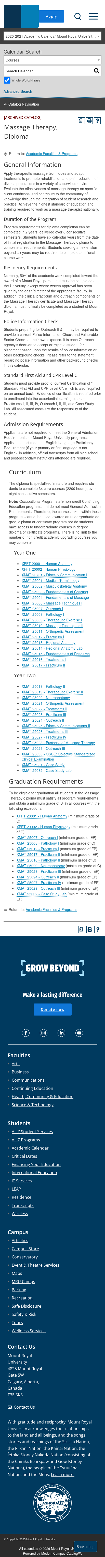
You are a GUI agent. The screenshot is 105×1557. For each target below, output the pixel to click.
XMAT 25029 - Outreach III (43, 748)
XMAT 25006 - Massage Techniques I (52, 603)
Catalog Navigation (23, 104)
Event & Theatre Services (35, 1265)
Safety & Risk (24, 1314)
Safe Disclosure (26, 1306)
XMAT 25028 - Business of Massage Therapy (58, 742)
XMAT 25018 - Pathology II (43, 686)
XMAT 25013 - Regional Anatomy (48, 642)
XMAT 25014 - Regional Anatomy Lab (52, 648)
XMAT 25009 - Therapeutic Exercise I (52, 619)
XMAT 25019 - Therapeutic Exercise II (52, 691)
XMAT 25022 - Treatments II (44, 708)
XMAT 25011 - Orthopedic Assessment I (54, 631)
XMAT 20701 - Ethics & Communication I (54, 574)
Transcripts (23, 1205)
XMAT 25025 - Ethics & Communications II (56, 725)
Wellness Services (29, 1331)
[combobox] (52, 36)
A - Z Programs (26, 1140)
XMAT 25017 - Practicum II (43, 665)
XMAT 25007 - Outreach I (42, 608)
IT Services (22, 1181)
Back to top (85, 1546)
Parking (19, 1290)
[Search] (96, 71)
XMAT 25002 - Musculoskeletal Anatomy (54, 586)
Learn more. (62, 1474)
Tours (17, 1322)
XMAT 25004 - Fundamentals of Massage (55, 597)
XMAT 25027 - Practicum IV (44, 737)
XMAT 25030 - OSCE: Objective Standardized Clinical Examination (58, 756)
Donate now (52, 1009)
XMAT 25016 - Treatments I (44, 659)
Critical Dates (24, 1156)
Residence (21, 1197)
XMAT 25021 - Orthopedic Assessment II (54, 703)
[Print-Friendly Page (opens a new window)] (89, 120)
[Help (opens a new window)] (97, 120)
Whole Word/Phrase (25, 80)
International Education (34, 1172)
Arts (16, 1064)
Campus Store (25, 1249)
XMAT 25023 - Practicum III (44, 714)
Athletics (20, 1240)
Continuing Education (32, 1088)
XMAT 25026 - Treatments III (45, 731)
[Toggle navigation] (93, 16)
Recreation (22, 1298)
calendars (31, 1548)
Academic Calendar (30, 1148)
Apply (51, 16)
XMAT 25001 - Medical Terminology (50, 580)
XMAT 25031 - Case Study (43, 764)
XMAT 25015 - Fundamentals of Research (56, 653)
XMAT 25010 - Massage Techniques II (52, 625)
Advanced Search (18, 91)
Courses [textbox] (12, 60)
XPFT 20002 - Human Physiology (48, 569)
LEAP (16, 1189)
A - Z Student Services (32, 1131)
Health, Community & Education (42, 1096)
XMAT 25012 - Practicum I (43, 636)
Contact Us (24, 1407)
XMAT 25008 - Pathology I (43, 614)
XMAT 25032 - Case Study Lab (47, 770)
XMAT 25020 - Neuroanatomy (46, 697)
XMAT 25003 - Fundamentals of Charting (55, 591)
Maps (17, 1273)
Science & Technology (33, 1105)
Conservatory (25, 1257)
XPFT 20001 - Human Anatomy (47, 563)
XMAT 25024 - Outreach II (43, 720)
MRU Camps (23, 1281)
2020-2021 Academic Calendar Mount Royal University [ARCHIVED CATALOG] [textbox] (53, 36)
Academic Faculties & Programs (51, 153)
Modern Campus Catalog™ (61, 1553)
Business (20, 1072)
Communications (28, 1080)
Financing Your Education (36, 1164)
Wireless (20, 1213)
